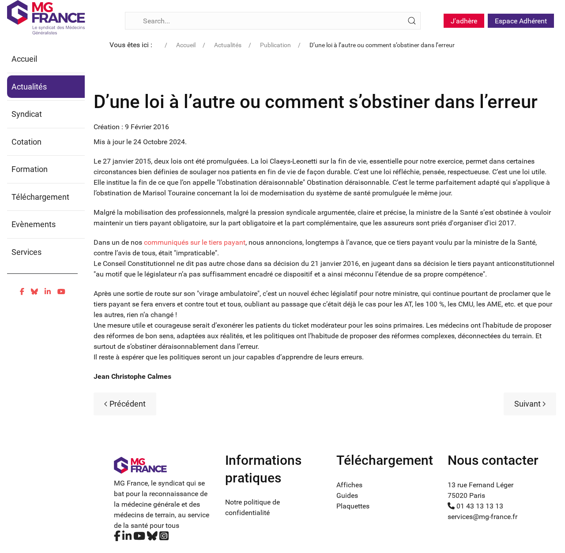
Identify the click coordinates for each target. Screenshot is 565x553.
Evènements (33, 224)
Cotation (26, 141)
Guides (347, 495)
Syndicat (26, 114)
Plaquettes (352, 506)
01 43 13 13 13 (479, 506)
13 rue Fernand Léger (480, 485)
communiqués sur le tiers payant (194, 242)
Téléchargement (40, 197)
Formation (29, 169)
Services (26, 252)
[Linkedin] (48, 292)
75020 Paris (466, 495)
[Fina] (46, 17)
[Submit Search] (412, 21)
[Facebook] (22, 292)
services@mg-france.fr (482, 516)
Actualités (29, 86)
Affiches (349, 485)
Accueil (24, 59)
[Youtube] (61, 292)
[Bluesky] (34, 292)
